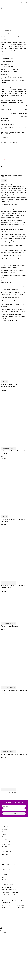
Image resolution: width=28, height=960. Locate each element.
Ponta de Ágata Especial (9, 626)
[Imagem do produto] (14, 363)
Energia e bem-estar (9, 69)
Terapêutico (8, 34)
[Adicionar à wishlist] (7, 378)
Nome (3, 159)
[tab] (7, 76)
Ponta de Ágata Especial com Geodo (14, 690)
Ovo (14, 34)
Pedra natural (13, 71)
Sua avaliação (5, 137)
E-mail (3, 166)
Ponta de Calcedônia (8, 792)
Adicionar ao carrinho (9, 58)
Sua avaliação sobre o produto (9, 142)
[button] (8, 448)
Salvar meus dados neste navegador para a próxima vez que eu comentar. (12, 176)
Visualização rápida (3, 378)
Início (2, 34)
